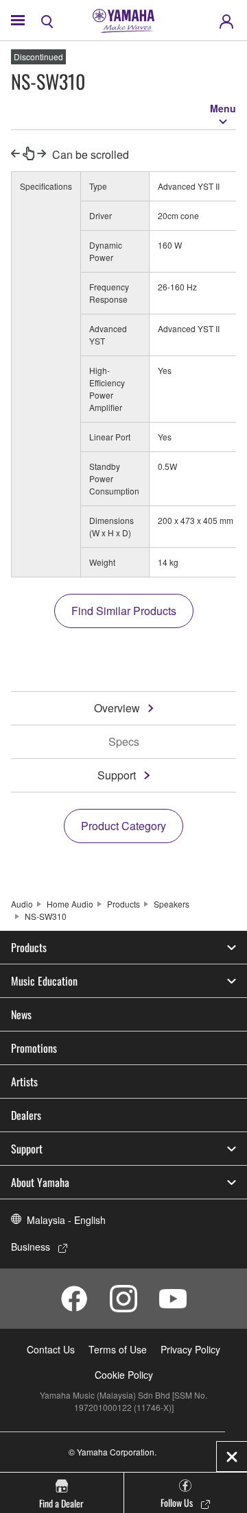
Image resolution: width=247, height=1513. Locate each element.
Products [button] (29, 947)
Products (123, 904)
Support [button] (27, 1148)
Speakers (171, 904)
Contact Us (51, 1349)
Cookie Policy (124, 1374)
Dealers (26, 1115)
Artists (24, 1081)
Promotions (34, 1048)
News (21, 1014)
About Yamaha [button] (40, 1182)
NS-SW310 (46, 916)
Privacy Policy (190, 1349)
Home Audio (70, 904)
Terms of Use (118, 1349)
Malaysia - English (66, 1220)
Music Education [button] (44, 981)
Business (30, 1246)
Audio (22, 904)
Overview (117, 708)
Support (116, 775)
